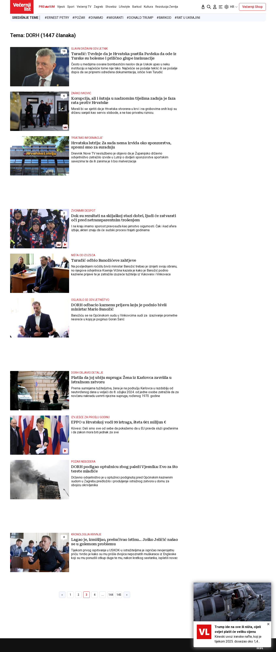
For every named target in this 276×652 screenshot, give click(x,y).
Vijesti (61, 6)
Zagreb (98, 6)
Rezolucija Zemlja (166, 6)
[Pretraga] (208, 6)
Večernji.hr (22, 7)
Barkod (136, 6)
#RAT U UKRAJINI (187, 18)
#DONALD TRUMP (140, 18)
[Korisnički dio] (214, 6)
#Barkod (164, 18)
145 (118, 594)
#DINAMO (95, 18)
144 (110, 594)
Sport (70, 6)
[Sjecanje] (203, 6)
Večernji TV (84, 6)
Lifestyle (124, 6)
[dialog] (232, 615)
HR (232, 7)
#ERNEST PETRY (57, 18)
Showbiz (111, 6)
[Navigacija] (220, 6)
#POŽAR (78, 18)
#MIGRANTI (114, 18)
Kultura (148, 6)
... (102, 594)
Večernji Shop (252, 7)
